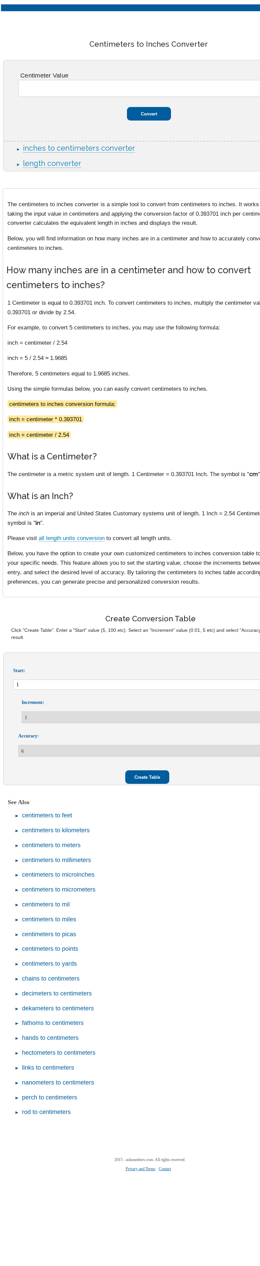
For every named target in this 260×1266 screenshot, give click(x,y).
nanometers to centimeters (58, 1082)
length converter (52, 163)
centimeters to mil (46, 904)
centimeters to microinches (58, 874)
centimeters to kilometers (56, 830)
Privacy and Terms (140, 1168)
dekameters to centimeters (58, 1008)
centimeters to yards (49, 963)
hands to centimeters (50, 1037)
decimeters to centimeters (57, 993)
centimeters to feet (47, 815)
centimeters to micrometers (58, 889)
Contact (165, 1168)
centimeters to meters (51, 845)
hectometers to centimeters (58, 1052)
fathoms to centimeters (53, 1023)
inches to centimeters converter (79, 148)
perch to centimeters (49, 1097)
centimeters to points (50, 948)
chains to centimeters (51, 978)
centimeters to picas (49, 934)
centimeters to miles (49, 919)
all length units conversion (72, 538)
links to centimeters (48, 1067)
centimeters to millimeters (56, 860)
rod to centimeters (46, 1112)
